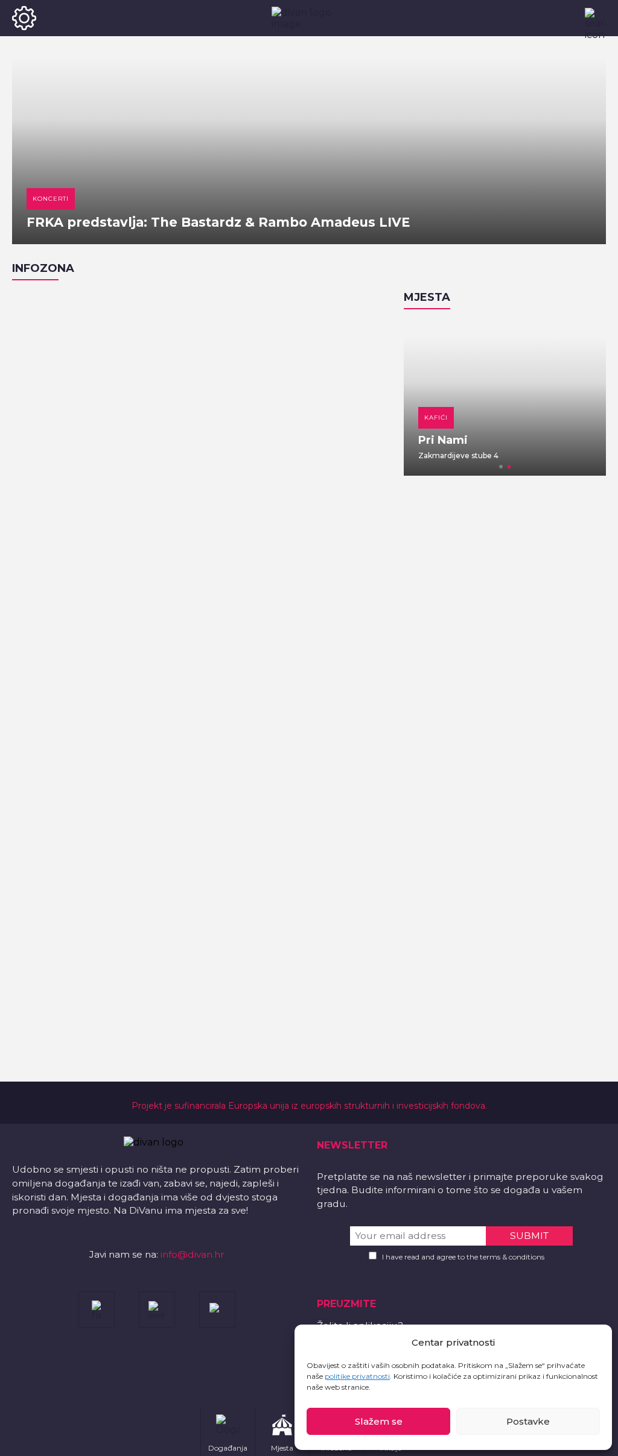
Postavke (528, 1421)
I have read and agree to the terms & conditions (463, 1256)
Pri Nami (443, 440)
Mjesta (427, 297)
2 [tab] (509, 466)
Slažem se (379, 1421)
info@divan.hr (193, 1254)
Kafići (436, 417)
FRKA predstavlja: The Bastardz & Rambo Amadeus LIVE (218, 222)
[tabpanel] (505, 398)
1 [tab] (501, 466)
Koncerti (51, 199)
